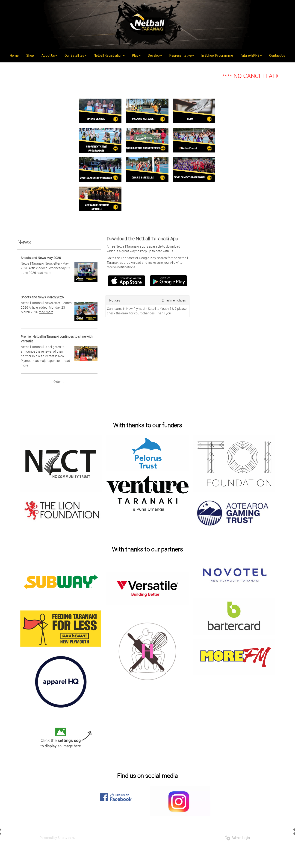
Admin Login (240, 838)
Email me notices (174, 300)
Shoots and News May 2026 (41, 257)
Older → (59, 381)
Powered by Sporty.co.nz (58, 838)
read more (44, 272)
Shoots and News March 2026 (42, 297)
